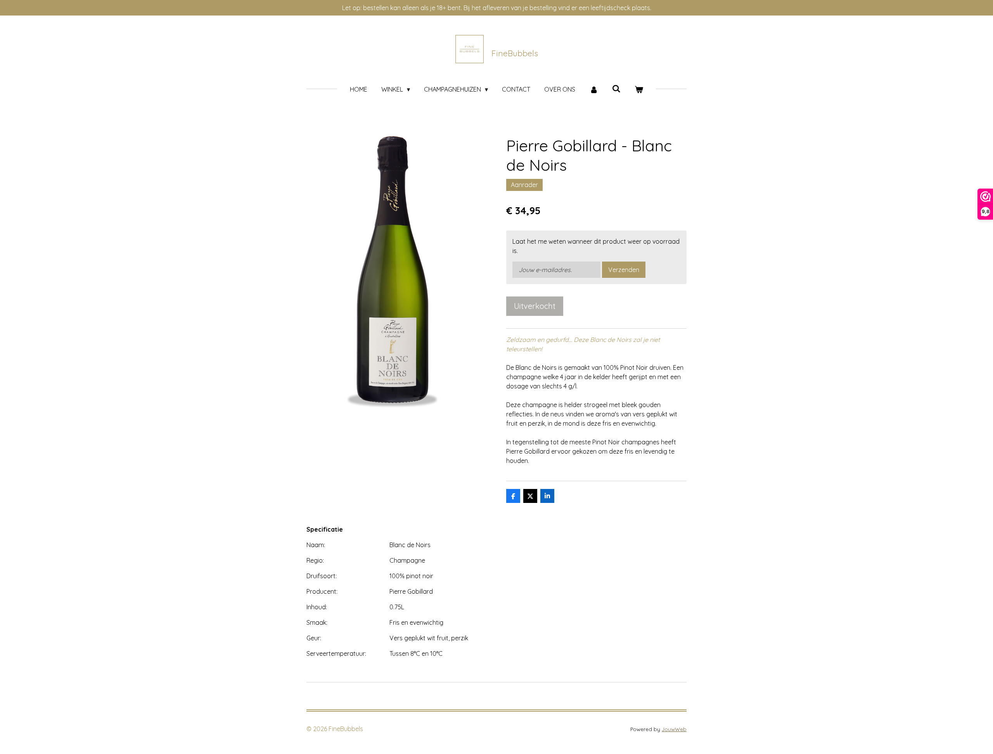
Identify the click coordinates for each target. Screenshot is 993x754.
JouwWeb (674, 729)
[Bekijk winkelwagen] (639, 89)
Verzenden (623, 270)
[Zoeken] (616, 88)
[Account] (593, 89)
